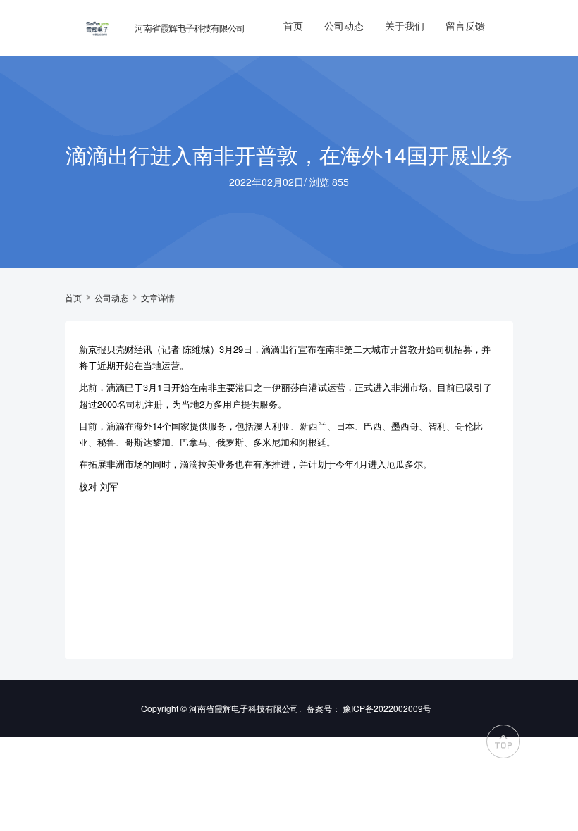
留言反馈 (465, 25)
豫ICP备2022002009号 (387, 708)
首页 (293, 25)
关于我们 (404, 25)
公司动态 (344, 25)
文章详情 (158, 298)
